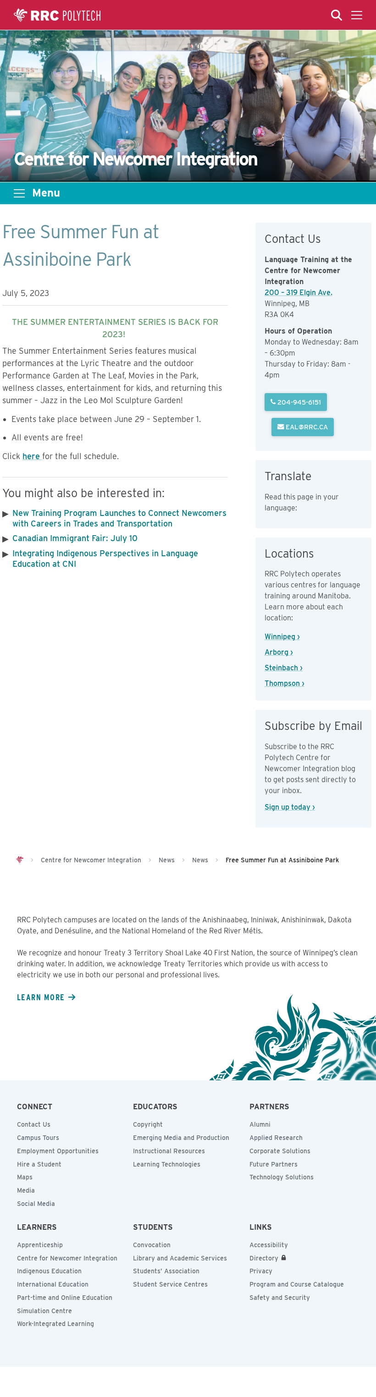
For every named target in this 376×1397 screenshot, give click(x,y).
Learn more (41, 997)
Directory (263, 1258)
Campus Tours (38, 1137)
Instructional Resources (169, 1151)
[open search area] (336, 15)
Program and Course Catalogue (296, 1284)
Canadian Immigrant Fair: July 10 (75, 538)
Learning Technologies (166, 1164)
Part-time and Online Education (64, 1297)
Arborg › (279, 652)
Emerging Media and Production (181, 1137)
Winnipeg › (282, 636)
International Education (52, 1284)
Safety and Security (279, 1297)
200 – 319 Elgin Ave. (298, 292)
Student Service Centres (170, 1284)
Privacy (260, 1271)
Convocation (152, 1245)
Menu (46, 192)
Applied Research (276, 1137)
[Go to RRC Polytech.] (19, 860)
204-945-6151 (298, 402)
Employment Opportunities (58, 1151)
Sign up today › (290, 807)
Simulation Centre (44, 1311)
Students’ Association (166, 1271)
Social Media (36, 1203)
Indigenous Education (49, 1271)
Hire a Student (39, 1164)
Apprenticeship (40, 1245)
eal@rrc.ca (306, 427)
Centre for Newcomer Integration (67, 1258)
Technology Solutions (281, 1177)
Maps (25, 1177)
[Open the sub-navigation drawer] (19, 193)
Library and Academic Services (180, 1258)
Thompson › (284, 683)
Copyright (148, 1124)
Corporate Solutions (279, 1151)
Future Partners (273, 1164)
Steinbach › (284, 667)
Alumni (260, 1124)
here (32, 456)
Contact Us (33, 1124)
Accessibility (268, 1245)
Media (26, 1190)
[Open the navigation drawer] (356, 15)
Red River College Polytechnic (57, 15)
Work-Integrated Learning (55, 1323)
